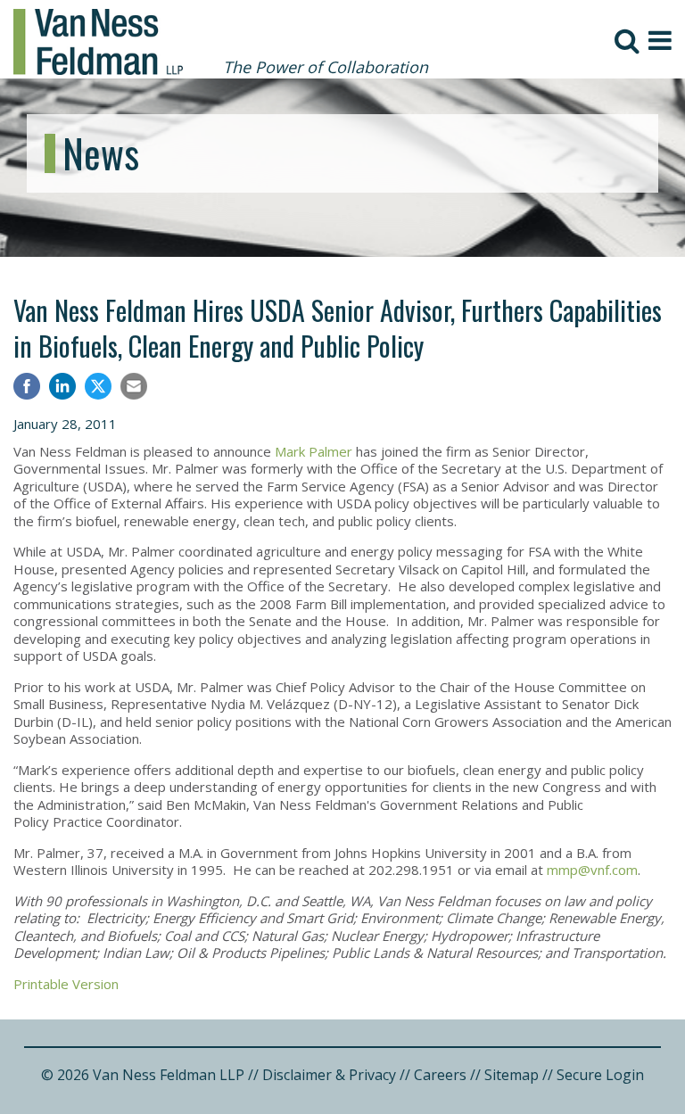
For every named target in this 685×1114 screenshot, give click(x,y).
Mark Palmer (313, 451)
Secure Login (600, 1075)
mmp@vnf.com (592, 870)
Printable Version (66, 984)
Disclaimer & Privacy (329, 1075)
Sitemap (511, 1075)
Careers (440, 1075)
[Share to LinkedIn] (62, 388)
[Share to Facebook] (26, 388)
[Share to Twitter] (98, 386)
